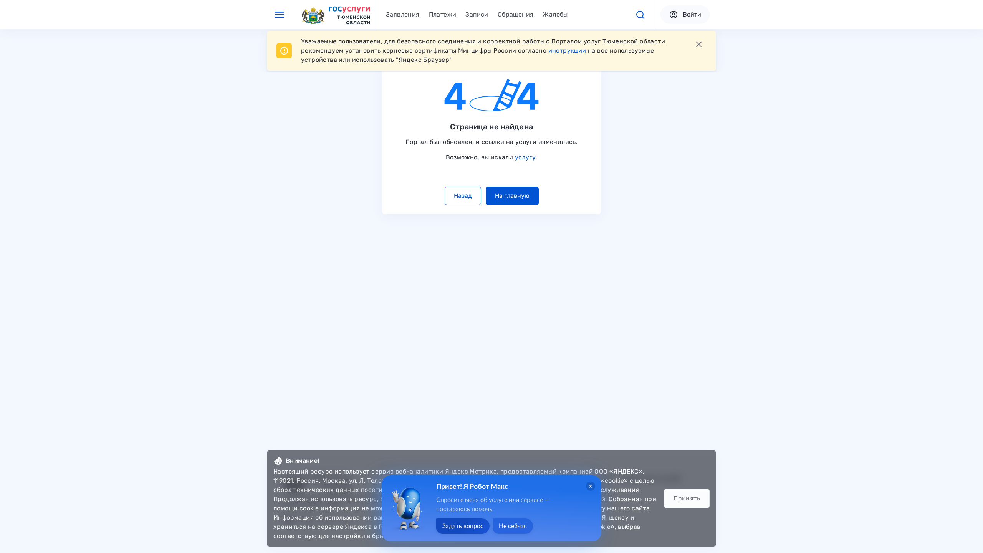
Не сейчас (513, 526)
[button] (640, 14)
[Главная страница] (335, 14)
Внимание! (302, 460)
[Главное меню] (279, 14)
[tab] (402, 14)
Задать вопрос (462, 526)
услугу (525, 157)
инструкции (567, 50)
